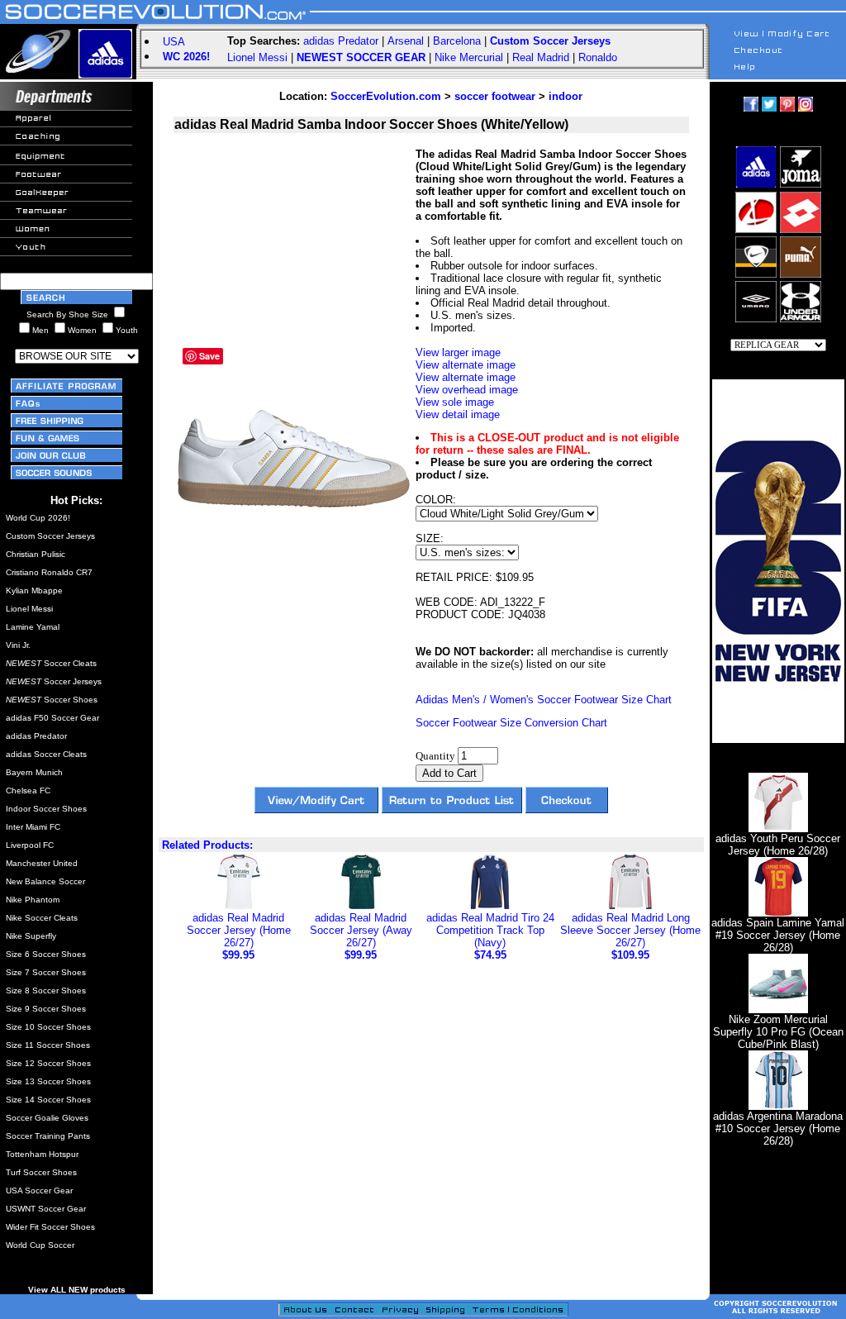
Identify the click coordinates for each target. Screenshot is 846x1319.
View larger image (458, 352)
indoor (565, 96)
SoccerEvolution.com (385, 96)
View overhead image (467, 389)
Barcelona (457, 41)
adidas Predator (340, 41)
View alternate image (466, 365)
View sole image (455, 402)
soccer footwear (494, 96)
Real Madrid (540, 57)
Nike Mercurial (469, 57)
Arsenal (405, 41)
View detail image (458, 414)
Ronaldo (597, 57)
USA (174, 42)
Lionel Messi (257, 57)
